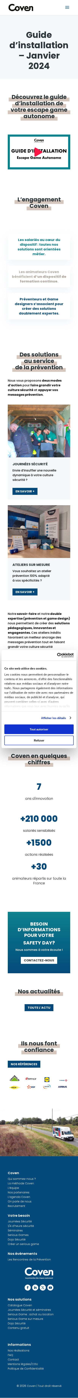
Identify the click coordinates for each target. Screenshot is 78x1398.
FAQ (10, 1355)
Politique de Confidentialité (26, 1368)
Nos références (24, 1064)
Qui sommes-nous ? (22, 1179)
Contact (13, 1359)
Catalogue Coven (20, 1305)
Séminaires (15, 1230)
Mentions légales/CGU (23, 1364)
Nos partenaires (18, 1192)
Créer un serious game (23, 1244)
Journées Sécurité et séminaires (29, 1310)
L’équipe (13, 1188)
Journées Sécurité (20, 1221)
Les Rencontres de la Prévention (29, 1259)
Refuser (39, 740)
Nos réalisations (18, 1350)
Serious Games (18, 1235)
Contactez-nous (39, 960)
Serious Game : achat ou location (31, 1314)
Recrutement (16, 1206)
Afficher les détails (53, 717)
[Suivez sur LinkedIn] (35, 1288)
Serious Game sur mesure (25, 1319)
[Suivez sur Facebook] (28, 1288)
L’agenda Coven (19, 1197)
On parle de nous (19, 1201)
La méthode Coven (21, 1183)
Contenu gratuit (18, 1328)
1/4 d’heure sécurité (21, 1226)
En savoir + (25, 491)
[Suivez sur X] (43, 1288)
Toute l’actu (39, 1007)
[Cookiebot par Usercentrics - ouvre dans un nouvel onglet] (57, 655)
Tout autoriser (39, 729)
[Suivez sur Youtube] (50, 1288)
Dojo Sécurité (17, 1239)
